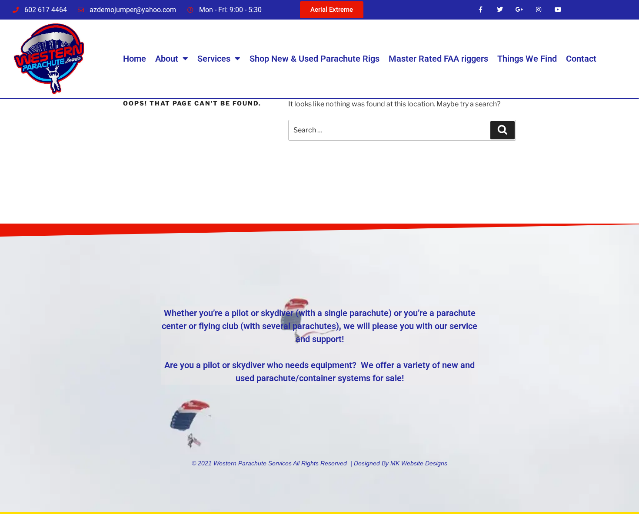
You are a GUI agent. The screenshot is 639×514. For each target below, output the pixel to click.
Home (134, 58)
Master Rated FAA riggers (438, 58)
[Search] (502, 130)
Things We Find (527, 58)
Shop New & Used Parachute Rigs (314, 58)
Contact (581, 58)
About (166, 58)
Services (213, 58)
